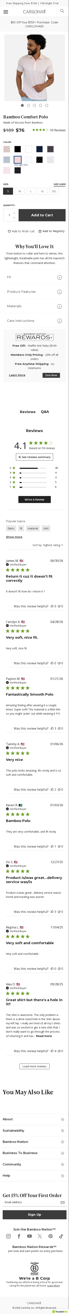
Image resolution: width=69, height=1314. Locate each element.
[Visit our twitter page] (40, 1236)
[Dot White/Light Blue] (28, 159)
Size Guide (60, 184)
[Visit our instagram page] (8, 1236)
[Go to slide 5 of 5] (46, 105)
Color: (7, 142)
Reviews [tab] (27, 412)
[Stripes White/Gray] (50, 159)
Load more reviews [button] (34, 1066)
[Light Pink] (6, 149)
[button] (54, 231)
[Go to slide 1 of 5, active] (22, 105)
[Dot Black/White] (39, 159)
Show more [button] (14, 537)
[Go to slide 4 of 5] (40, 105)
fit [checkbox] (21, 528)
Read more (44, 1036)
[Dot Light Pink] (17, 159)
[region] (34, 468)
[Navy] (39, 149)
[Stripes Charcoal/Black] (17, 170)
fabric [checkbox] (11, 528)
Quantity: (9, 205)
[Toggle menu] (5, 11)
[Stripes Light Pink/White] (6, 170)
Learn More (17, 375)
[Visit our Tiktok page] (61, 1236)
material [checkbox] (33, 528)
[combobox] (48, 545)
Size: (6, 184)
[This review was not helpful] (59, 606)
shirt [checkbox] (46, 528)
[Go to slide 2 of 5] (28, 105)
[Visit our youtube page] (29, 1236)
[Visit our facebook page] (19, 1236)
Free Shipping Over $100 (21, 3)
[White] (28, 149)
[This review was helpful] (52, 606)
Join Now (51, 375)
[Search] (62, 11)
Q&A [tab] (45, 412)
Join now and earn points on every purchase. (35, 1251)
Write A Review (34, 499)
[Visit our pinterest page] (50, 1236)
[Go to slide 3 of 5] (34, 105)
